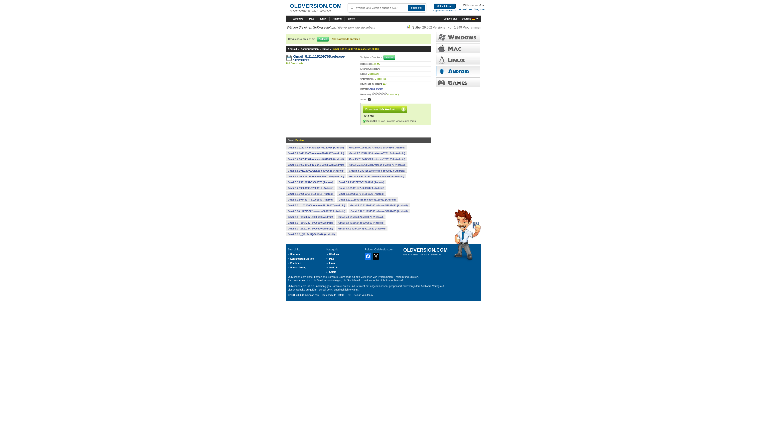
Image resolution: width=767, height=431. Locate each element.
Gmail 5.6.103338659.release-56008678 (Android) (316, 165)
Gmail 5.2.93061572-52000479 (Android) (361, 188)
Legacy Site (450, 18)
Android (337, 18)
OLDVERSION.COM (316, 6)
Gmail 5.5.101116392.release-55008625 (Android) (316, 170)
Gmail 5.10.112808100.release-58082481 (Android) (379, 205)
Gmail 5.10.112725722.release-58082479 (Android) (316, 211)
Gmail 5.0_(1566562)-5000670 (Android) (361, 217)
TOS (348, 295)
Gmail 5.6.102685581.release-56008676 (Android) (377, 165)
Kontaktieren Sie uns (302, 258)
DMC (341, 295)
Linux (323, 18)
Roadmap (295, 263)
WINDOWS (458, 37)
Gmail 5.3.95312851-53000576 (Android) (310, 182)
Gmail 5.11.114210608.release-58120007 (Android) (316, 205)
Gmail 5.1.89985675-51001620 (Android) (361, 194)
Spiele (351, 18)
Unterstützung (444, 6)
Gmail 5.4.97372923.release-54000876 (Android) (376, 176)
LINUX (458, 59)
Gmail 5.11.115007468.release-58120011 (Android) (367, 199)
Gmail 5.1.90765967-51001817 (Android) (310, 194)
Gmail (325, 49)
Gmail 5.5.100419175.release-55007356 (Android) (316, 176)
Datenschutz (329, 295)
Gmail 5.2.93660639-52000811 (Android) (310, 188)
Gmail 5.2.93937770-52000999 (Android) (361, 182)
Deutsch (466, 19)
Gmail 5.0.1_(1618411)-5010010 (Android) (311, 234)
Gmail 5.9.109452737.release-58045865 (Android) (377, 147)
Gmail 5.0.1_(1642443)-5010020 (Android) (361, 228)
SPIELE (458, 82)
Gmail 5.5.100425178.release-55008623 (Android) (377, 170)
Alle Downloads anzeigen (346, 39)
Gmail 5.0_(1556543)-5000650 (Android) (361, 222)
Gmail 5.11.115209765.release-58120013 (319, 58)
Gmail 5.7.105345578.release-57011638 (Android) (316, 159)
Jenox (370, 295)
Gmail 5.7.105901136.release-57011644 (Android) (377, 153)
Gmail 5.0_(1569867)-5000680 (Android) (310, 217)
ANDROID (458, 71)
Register (479, 9)
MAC (458, 48)
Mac (311, 18)
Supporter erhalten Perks (444, 10)
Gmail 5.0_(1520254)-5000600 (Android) (310, 228)
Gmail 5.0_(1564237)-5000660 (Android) (310, 222)
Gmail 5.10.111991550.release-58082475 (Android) (379, 211)
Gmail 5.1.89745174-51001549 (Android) (310, 199)
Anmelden (465, 9)
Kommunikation (310, 49)
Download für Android (380, 109)
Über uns (295, 254)
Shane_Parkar (375, 89)
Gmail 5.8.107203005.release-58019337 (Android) (316, 153)
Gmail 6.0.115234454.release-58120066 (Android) (316, 147)
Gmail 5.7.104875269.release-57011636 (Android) (377, 159)
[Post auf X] (369, 99)
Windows (298, 18)
